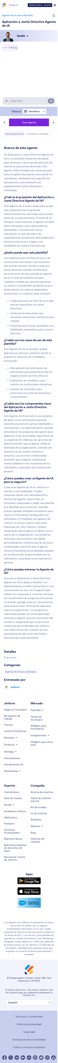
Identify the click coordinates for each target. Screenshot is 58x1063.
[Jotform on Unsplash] (53, 1057)
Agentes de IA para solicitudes (17, 15)
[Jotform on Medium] (23, 1057)
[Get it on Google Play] (29, 880)
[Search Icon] (54, 15)
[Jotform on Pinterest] (35, 1057)
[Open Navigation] (54, 5)
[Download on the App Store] (29, 891)
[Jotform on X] (10, 1057)
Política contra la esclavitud (29, 1047)
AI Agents (13, 5)
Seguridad (29, 1031)
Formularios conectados (37, 134)
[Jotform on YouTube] (41, 1057)
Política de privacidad (29, 1024)
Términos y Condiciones (29, 1016)
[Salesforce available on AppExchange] (29, 903)
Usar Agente (29, 122)
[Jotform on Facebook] (4, 1057)
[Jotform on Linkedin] (17, 1057)
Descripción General (14, 134)
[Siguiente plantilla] (53, 122)
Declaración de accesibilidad (29, 1039)
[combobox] (34, 111)
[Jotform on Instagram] (47, 1057)
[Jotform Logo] (4, 5)
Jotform (15, 687)
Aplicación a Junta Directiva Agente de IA (29, 23)
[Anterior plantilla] (4, 122)
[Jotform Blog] (29, 1057)
